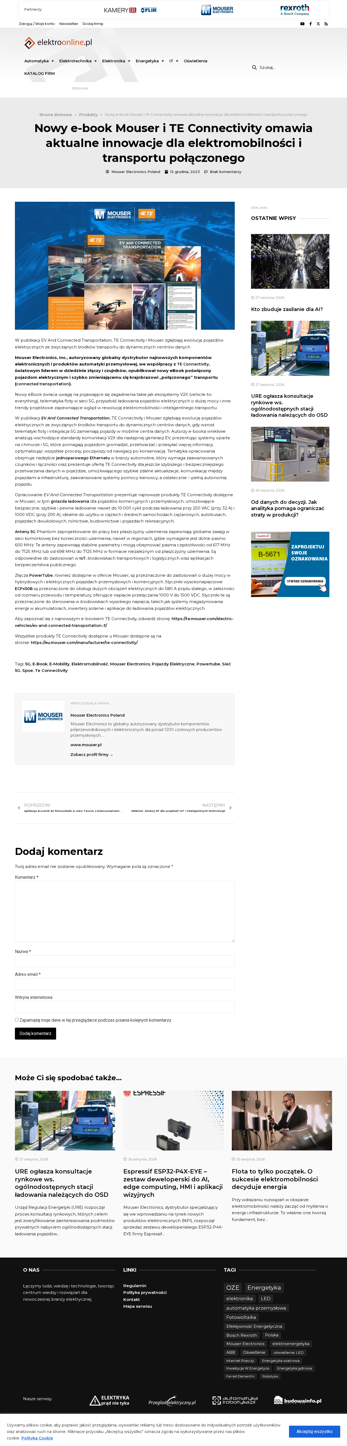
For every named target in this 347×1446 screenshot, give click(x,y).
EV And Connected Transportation (75, 418)
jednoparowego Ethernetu (83, 458)
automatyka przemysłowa (256, 1308)
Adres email (28, 974)
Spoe (27, 670)
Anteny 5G (25, 531)
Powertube (208, 663)
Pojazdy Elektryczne (173, 663)
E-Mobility (59, 663)
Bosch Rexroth (241, 1335)
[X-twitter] (318, 24)
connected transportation (42, 383)
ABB (230, 1352)
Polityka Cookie (37, 1438)
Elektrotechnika (75, 61)
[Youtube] (302, 24)
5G (28, 663)
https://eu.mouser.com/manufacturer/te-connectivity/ (84, 642)
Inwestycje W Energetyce (247, 1368)
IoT (82, 558)
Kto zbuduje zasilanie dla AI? (287, 309)
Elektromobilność (90, 663)
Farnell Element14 (240, 1376)
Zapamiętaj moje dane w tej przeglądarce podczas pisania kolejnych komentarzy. (96, 1020)
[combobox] (288, 67)
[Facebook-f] (310, 24)
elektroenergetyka (290, 1343)
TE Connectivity (193, 364)
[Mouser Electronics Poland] (43, 716)
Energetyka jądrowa (294, 1368)
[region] (173, 1430)
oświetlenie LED (289, 1352)
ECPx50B (24, 588)
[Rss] (326, 24)
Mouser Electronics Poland (97, 715)
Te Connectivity (51, 670)
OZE (232, 1287)
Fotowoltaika (241, 1317)
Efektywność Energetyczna (254, 1326)
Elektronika (113, 61)
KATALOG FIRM (39, 73)
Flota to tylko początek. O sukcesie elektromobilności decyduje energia (275, 1179)
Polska (271, 1335)
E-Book (40, 663)
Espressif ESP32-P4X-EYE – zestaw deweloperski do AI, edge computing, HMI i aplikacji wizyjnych (173, 1183)
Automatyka (36, 61)
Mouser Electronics (130, 663)
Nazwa (23, 951)
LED (266, 1298)
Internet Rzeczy (240, 1361)
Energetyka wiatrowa (281, 1361)
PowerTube (41, 575)
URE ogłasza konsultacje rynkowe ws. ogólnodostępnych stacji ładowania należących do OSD (289, 405)
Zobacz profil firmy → (91, 754)
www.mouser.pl (86, 744)
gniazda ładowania (70, 501)
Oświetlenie (195, 61)
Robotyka (270, 1376)
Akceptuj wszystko (315, 1431)
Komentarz (26, 877)
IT (171, 61)
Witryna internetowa (33, 997)
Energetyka (147, 61)
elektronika (239, 1298)
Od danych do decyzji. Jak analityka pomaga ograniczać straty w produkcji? (287, 508)
